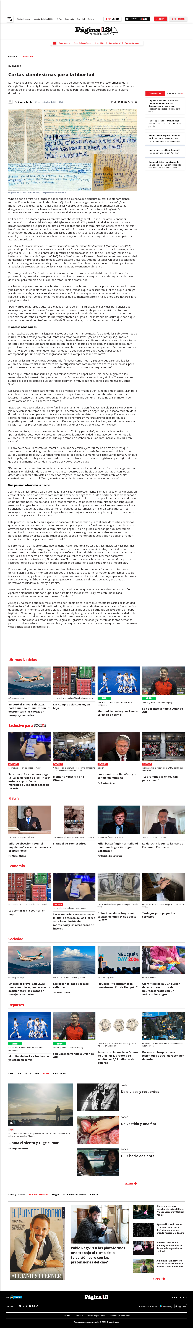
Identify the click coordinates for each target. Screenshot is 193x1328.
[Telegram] (37, 1306)
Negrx (55, 1194)
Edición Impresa (23, 19)
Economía (69, 19)
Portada (12, 56)
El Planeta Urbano (38, 1194)
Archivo (67, 1315)
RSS (185, 1297)
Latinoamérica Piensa (74, 1194)
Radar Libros (59, 1073)
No (19, 1073)
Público (94, 1194)
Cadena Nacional (132, 43)
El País (59, 19)
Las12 (28, 1073)
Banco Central (114, 43)
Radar (46, 1073)
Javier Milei (99, 43)
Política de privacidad (96, 1315)
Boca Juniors (64, 43)
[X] (26, 1306)
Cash (11, 1073)
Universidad (27, 56)
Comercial (176, 1297)
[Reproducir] (127, 19)
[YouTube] (33, 1306)
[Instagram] (23, 1306)
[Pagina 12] (96, 31)
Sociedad (81, 19)
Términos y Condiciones (119, 1315)
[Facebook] (20, 1306)
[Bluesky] (30, 1306)
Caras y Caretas (16, 1194)
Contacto (79, 1315)
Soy (37, 1073)
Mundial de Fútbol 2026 (43, 19)
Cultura (91, 19)
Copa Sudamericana (82, 43)
